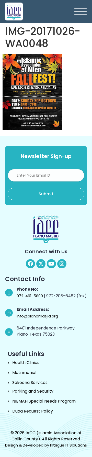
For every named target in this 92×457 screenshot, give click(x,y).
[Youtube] (51, 263)
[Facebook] (30, 263)
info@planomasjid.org (37, 316)
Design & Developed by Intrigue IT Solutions (46, 445)
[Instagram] (61, 263)
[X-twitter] (40, 263)
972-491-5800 (30, 296)
